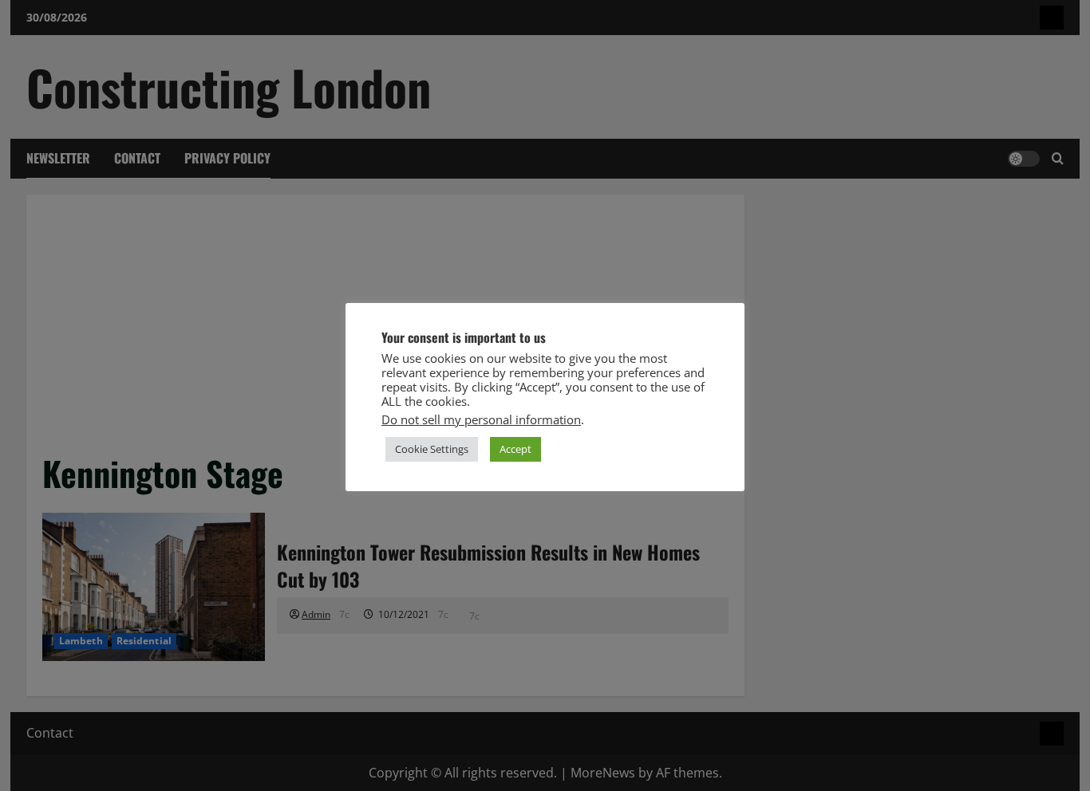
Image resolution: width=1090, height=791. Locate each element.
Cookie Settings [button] (431, 449)
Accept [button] (515, 449)
